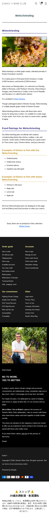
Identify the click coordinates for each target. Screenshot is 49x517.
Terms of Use (29, 303)
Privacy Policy (30, 300)
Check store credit (31, 261)
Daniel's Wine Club (22, 460)
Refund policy (6, 274)
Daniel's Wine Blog (31, 316)
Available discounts (8, 265)
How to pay (5, 261)
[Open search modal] (36, 3)
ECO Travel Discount (9, 303)
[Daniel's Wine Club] (14, 3)
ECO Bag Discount (8, 306)
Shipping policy (7, 258)
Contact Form (29, 313)
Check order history (31, 258)
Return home (24, 226)
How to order (6, 251)
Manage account (30, 255)
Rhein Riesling (19, 99)
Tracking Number (7, 281)
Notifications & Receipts (10, 278)
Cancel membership (31, 268)
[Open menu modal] (45, 3)
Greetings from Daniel (32, 310)
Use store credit (7, 268)
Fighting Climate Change (10, 296)
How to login (29, 251)
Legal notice (29, 296)
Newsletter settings (31, 265)
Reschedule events (8, 271)
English (4, 455)
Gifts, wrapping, (9, 284)
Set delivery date (7, 255)
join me (24, 434)
